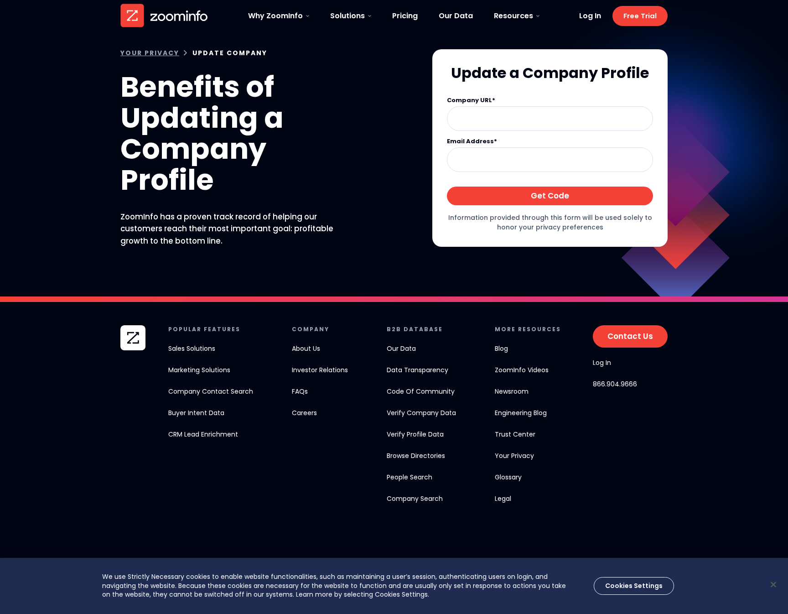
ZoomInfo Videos (522, 370)
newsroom (512, 391)
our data (401, 348)
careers (304, 412)
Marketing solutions (199, 370)
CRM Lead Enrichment (203, 434)
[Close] (773, 584)
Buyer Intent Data (196, 412)
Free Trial (640, 16)
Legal (503, 498)
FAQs (300, 391)
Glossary (508, 477)
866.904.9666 (615, 384)
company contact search (210, 391)
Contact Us (630, 336)
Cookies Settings (634, 585)
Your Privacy (149, 53)
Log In (590, 16)
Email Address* (472, 142)
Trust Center (515, 434)
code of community (421, 391)
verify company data (421, 412)
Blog (501, 348)
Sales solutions (191, 348)
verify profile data (415, 434)
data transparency (417, 370)
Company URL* (471, 100)
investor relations (320, 370)
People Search (409, 477)
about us (306, 348)
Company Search (415, 498)
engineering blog (521, 412)
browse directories (416, 455)
